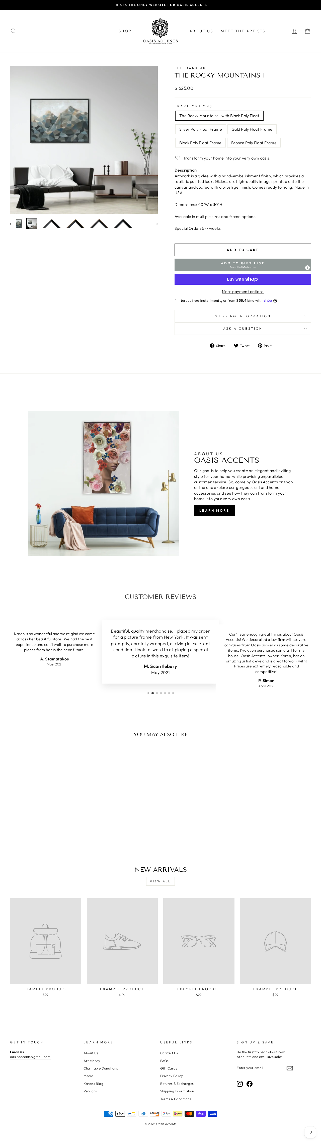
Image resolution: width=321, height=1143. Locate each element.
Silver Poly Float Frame (200, 129)
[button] (243, 265)
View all (160, 881)
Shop (125, 31)
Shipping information (243, 316)
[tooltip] (307, 267)
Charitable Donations (101, 1068)
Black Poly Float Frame (200, 142)
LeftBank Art (192, 68)
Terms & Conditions (175, 1099)
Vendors (90, 1091)
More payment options (243, 291)
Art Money (92, 1060)
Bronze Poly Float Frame (254, 142)
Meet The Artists (243, 31)
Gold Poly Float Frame (251, 129)
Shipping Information (177, 1091)
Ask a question (243, 328)
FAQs (164, 1060)
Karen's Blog (93, 1083)
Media (88, 1076)
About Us (201, 31)
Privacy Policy (171, 1076)
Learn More (214, 510)
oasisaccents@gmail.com (30, 1056)
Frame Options (193, 106)
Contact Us (169, 1053)
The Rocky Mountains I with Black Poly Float (219, 115)
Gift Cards (168, 1068)
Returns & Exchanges (177, 1083)
